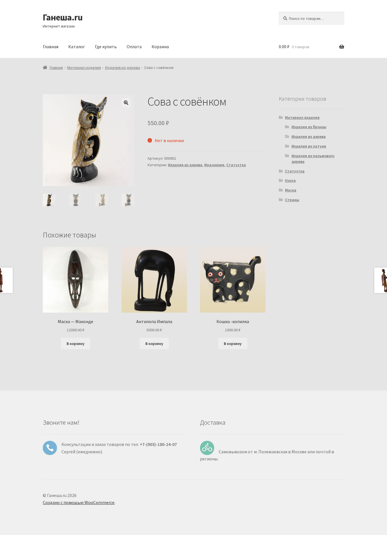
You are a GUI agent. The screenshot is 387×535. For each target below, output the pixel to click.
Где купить (106, 46)
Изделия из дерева (122, 67)
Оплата (134, 46)
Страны (292, 199)
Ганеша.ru (62, 17)
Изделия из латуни (309, 146)
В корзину (75, 343)
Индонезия (214, 164)
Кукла (290, 180)
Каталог (76, 46)
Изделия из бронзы (309, 126)
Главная (50, 46)
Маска (290, 190)
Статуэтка (236, 164)
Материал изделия (84, 67)
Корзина (160, 46)
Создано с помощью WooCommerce (78, 502)
